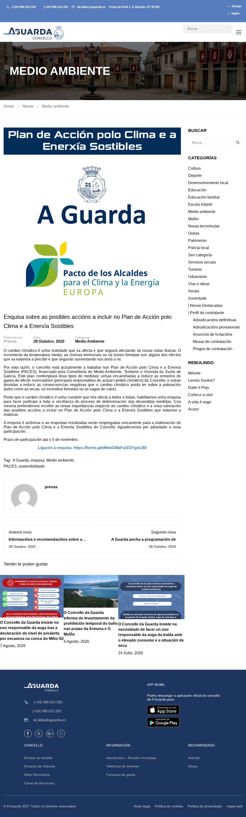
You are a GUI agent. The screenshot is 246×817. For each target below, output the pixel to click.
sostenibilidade (32, 466)
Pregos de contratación (212, 349)
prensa (10, 341)
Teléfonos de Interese (122, 766)
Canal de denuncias (39, 783)
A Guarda (21, 460)
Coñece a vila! (200, 395)
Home (9, 106)
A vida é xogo (199, 402)
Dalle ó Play (198, 388)
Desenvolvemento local (208, 183)
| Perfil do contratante (206, 313)
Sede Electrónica (37, 775)
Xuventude (197, 298)
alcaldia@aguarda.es (91, 7)
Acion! (193, 409)
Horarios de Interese (39, 766)
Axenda (194, 758)
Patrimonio (197, 240)
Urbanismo (197, 277)
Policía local (198, 248)
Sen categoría (200, 255)
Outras (193, 233)
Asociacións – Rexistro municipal (131, 758)
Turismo (195, 269)
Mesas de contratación (212, 342)
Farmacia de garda (120, 775)
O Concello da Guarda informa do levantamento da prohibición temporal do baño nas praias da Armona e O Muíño (91, 623)
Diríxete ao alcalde (38, 758)
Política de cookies (169, 806)
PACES (10, 466)
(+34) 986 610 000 (24, 7)
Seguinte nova (163, 532)
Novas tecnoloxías (204, 226)
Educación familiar (204, 197)
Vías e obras (198, 284)
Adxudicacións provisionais (216, 327)
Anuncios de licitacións (212, 334)
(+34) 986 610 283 (56, 7)
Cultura (194, 168)
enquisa (37, 460)
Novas (27, 106)
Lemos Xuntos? (201, 380)
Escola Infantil (200, 204)
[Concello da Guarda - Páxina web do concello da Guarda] (34, 32)
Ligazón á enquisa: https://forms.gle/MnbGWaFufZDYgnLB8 (92, 448)
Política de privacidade (205, 806)
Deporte (195, 176)
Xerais (193, 291)
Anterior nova (20, 532)
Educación (197, 190)
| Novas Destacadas (205, 305)
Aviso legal (142, 806)
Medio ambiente (55, 106)
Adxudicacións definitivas (214, 320)
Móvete (194, 373)
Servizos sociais (202, 262)
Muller (193, 219)
